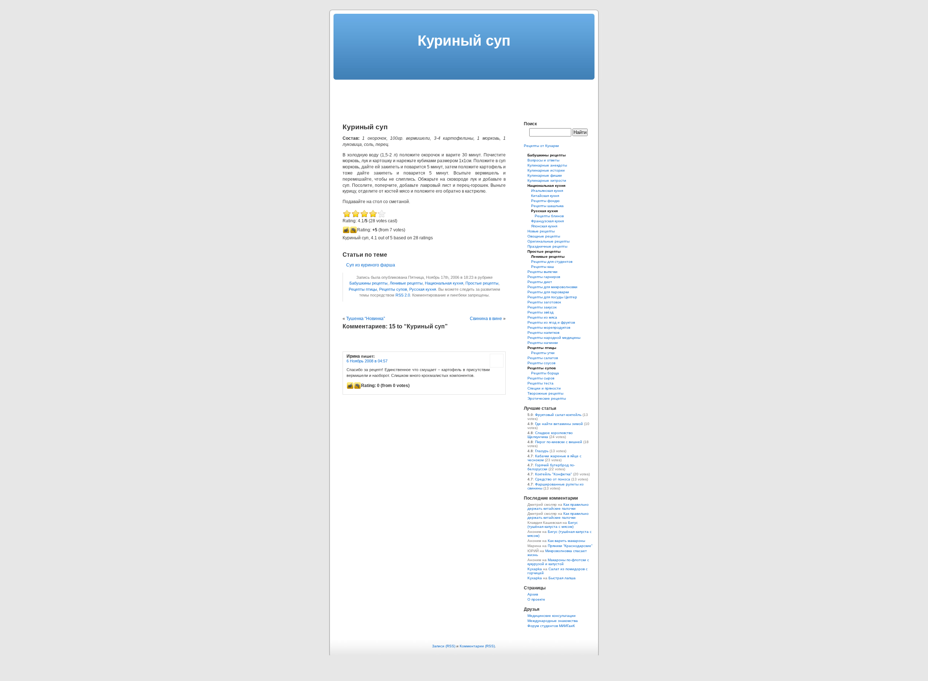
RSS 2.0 (402, 295)
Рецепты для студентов (551, 262)
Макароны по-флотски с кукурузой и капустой (558, 562)
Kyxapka (534, 569)
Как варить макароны (566, 541)
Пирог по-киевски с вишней (558, 442)
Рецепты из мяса (542, 317)
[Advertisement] (464, 96)
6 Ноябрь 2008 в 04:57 (367, 361)
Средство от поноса (552, 479)
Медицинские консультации (551, 616)
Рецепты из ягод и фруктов (551, 322)
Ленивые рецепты (406, 283)
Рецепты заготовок (544, 302)
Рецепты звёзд (540, 312)
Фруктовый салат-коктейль (558, 415)
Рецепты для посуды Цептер (552, 297)
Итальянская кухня (547, 191)
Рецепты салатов (542, 358)
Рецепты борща (545, 373)
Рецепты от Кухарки (541, 146)
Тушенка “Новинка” (365, 318)
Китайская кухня (545, 196)
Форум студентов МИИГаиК (551, 626)
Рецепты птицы (363, 289)
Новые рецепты (541, 231)
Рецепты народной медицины (553, 338)
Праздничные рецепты (547, 246)
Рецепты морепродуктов (548, 327)
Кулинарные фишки (544, 175)
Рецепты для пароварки (548, 292)
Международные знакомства (552, 621)
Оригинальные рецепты (548, 241)
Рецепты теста (540, 383)
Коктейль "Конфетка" (553, 474)
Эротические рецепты (546, 398)
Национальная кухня (444, 283)
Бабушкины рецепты (368, 283)
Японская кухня (544, 226)
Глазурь (541, 451)
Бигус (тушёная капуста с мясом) (552, 525)
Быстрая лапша (562, 578)
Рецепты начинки (542, 343)
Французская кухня (547, 221)
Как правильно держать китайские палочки (558, 506)
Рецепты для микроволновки (552, 287)
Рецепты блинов (549, 216)
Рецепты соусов (541, 363)
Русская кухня (422, 289)
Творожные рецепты (545, 393)
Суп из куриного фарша (370, 265)
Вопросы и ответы (543, 160)
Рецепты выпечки (542, 272)
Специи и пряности (544, 388)
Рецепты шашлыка (547, 206)
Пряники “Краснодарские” (570, 546)
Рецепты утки (543, 353)
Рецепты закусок (541, 307)
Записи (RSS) (443, 646)
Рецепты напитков (543, 333)
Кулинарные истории (546, 170)
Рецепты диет (539, 282)
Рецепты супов (393, 289)
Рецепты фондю (545, 201)
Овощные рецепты (543, 236)
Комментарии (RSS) (477, 646)
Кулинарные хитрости (546, 180)
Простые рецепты (481, 283)
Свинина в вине (486, 318)
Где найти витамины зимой (559, 424)
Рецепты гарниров (543, 277)
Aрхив (532, 594)
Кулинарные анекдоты (547, 165)
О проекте (536, 599)
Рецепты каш (542, 267)
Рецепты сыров (540, 378)
